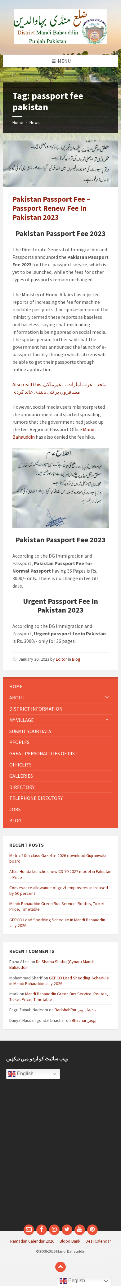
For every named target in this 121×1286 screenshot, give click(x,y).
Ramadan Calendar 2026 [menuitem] (32, 1241)
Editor (61, 659)
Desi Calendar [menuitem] (98, 1241)
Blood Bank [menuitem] (70, 1241)
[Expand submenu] (107, 697)
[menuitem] (60, 686)
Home (17, 122)
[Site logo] (60, 42)
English (25, 1073)
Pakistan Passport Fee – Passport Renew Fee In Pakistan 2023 (51, 208)
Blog (76, 659)
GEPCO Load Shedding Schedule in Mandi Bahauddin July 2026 (59, 980)
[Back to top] (60, 1267)
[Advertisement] (60, 1155)
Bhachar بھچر (84, 1020)
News (34, 122)
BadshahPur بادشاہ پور (75, 1010)
